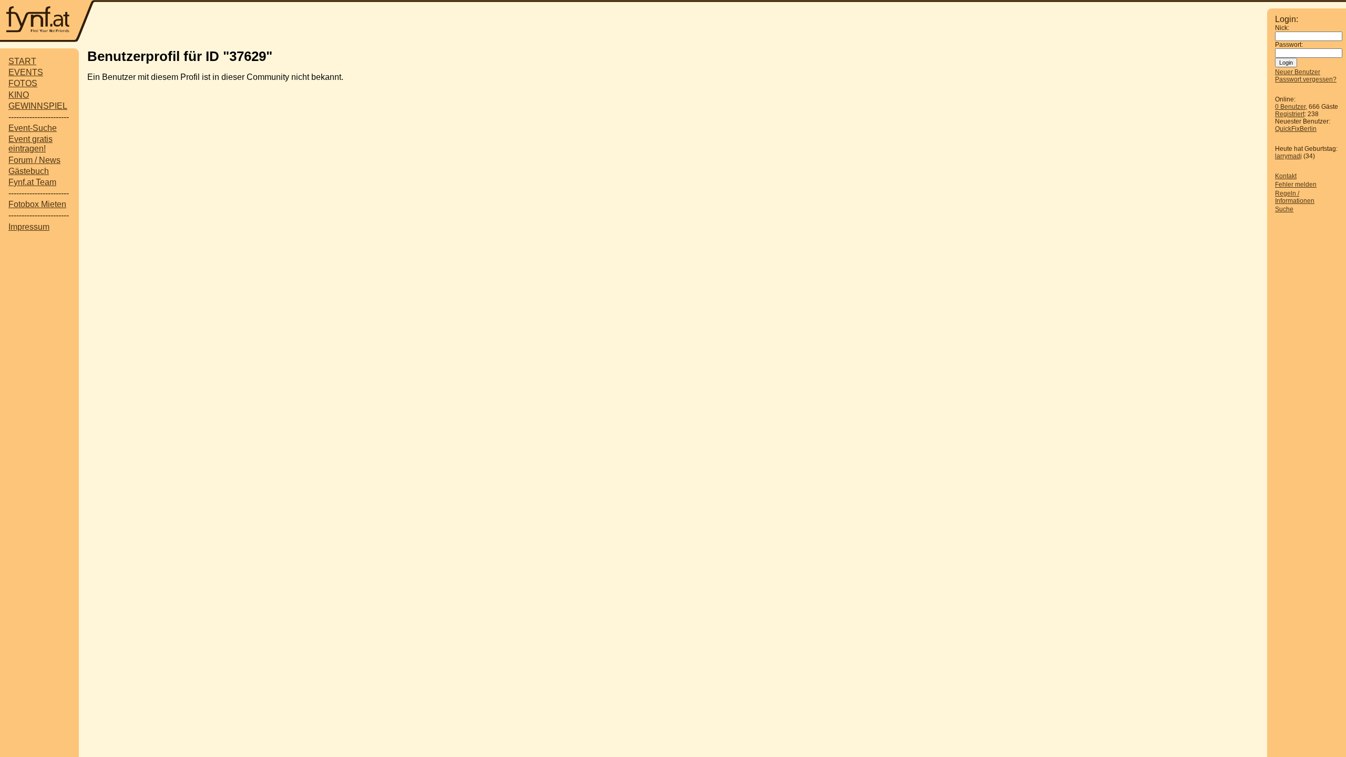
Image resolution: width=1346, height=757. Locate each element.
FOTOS (22, 83)
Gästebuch (28, 171)
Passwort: (1289, 44)
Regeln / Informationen (1294, 197)
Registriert (1289, 114)
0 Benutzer (1290, 106)
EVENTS (25, 72)
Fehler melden (1296, 184)
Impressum (28, 226)
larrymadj (1288, 156)
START (22, 61)
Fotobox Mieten (37, 204)
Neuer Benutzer (1297, 72)
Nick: (1282, 28)
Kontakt (1286, 176)
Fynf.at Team (32, 182)
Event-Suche (32, 128)
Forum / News (34, 160)
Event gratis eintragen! (30, 144)
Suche (1284, 209)
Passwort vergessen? (1306, 79)
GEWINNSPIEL (37, 105)
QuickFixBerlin (1296, 128)
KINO (18, 94)
